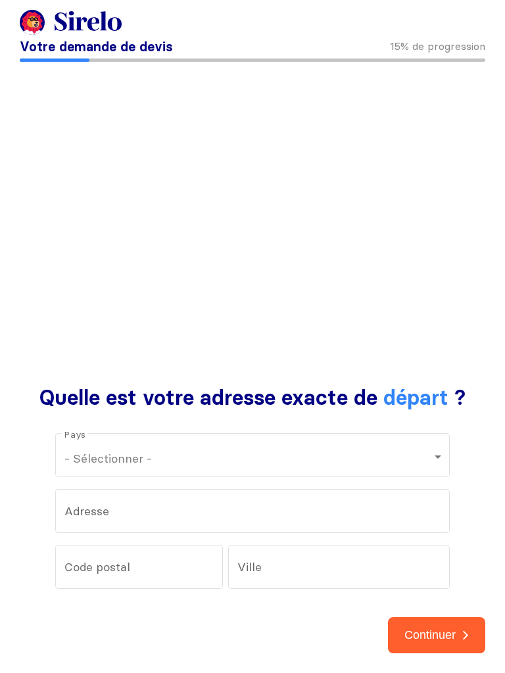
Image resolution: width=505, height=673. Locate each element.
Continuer (430, 634)
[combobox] (252, 514)
